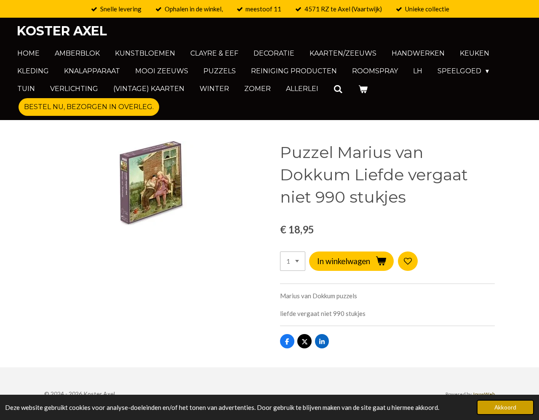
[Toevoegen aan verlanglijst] (408, 261)
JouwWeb (483, 394)
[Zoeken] (338, 89)
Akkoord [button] (505, 407)
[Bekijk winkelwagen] (362, 89)
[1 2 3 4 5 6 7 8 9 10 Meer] (292, 261)
